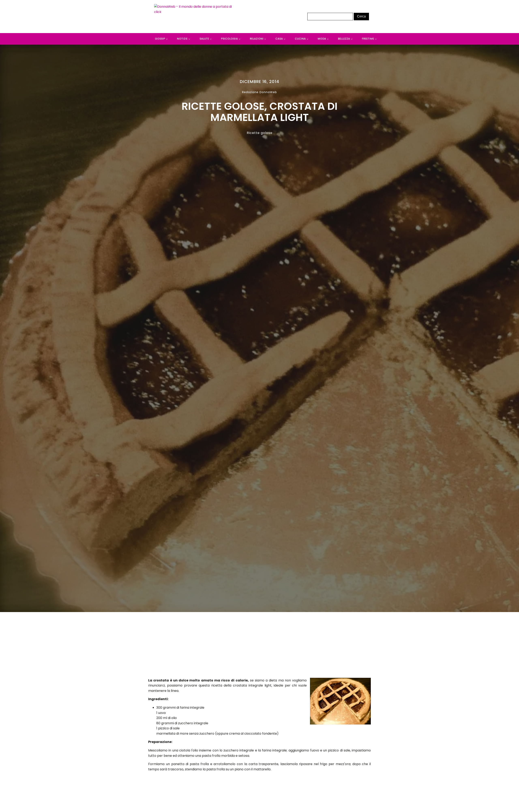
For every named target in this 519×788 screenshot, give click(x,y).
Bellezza (344, 39)
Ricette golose (259, 132)
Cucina (300, 39)
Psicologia (229, 39)
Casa (279, 39)
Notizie (182, 39)
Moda (322, 39)
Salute (204, 39)
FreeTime (368, 39)
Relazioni (256, 39)
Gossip (160, 39)
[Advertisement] (259, 646)
